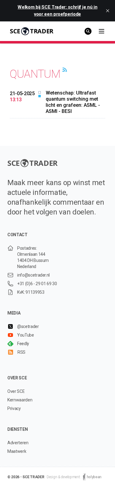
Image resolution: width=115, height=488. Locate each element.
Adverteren (18, 442)
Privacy (14, 408)
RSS (21, 352)
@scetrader (28, 326)
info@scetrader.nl (33, 275)
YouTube (25, 335)
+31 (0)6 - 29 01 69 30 (37, 283)
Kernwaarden (19, 399)
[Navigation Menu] (101, 31)
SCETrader (31, 31)
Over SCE (16, 391)
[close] (108, 11)
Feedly (23, 343)
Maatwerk (16, 451)
